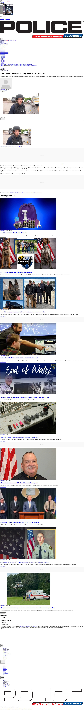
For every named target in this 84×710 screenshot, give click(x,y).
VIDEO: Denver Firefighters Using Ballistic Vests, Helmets (11, 146)
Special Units (2, 54)
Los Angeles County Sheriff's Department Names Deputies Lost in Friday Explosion (24, 562)
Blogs (6, 64)
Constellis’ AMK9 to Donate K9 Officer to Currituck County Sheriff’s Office (22, 312)
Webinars (14, 40)
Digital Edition (7, 19)
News (7, 40)
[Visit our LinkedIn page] (3, 618)
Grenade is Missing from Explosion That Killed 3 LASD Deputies (19, 522)
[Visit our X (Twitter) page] (2, 618)
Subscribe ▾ (3, 3)
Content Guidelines (22, 65)
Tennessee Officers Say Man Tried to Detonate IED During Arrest (19, 437)
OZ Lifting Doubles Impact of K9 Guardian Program (16, 272)
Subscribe (2, 19)
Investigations (2, 45)
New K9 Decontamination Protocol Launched (13, 232)
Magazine (9, 64)
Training (1, 58)
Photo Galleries (27, 64)
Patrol (1, 47)
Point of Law (2, 50)
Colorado (35, 192)
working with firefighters (10, 192)
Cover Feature (3, 40)
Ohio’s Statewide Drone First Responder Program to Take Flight (19, 357)
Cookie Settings (7, 65)
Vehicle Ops (2, 60)
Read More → (3, 237)
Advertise (2, 65)
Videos (12, 40)
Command (2, 41)
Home (1, 70)
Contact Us (12, 65)
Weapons (2, 62)
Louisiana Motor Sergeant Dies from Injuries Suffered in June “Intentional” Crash (24, 397)
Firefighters (17, 192)
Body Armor (31, 192)
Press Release (16, 65)
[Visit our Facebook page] (1, 618)
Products (23, 64)
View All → (2, 613)
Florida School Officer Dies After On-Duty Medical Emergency (19, 482)
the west (4, 192)
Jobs (31, 64)
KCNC (62, 163)
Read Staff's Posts (3, 90)
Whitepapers (13, 64)
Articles (9, 40)
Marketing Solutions (29, 65)
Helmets (20, 192)
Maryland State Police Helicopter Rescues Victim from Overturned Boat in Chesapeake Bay (27, 607)
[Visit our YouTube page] (4, 618)
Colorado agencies (25, 192)
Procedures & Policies (4, 52)
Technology (2, 56)
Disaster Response (3, 43)
